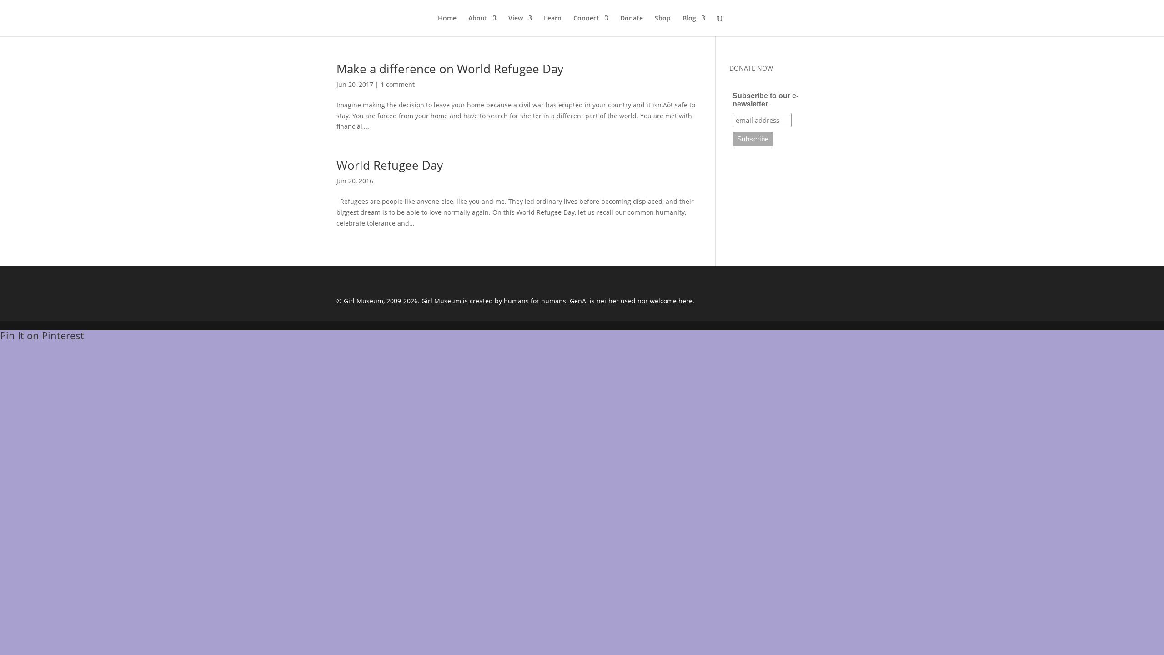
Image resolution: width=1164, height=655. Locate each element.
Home (447, 18)
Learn (553, 18)
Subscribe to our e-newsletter (765, 100)
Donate (631, 18)
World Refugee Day (389, 165)
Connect (586, 18)
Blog (689, 18)
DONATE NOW (751, 68)
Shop (663, 18)
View (515, 18)
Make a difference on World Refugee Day (449, 68)
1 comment (398, 84)
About (477, 18)
